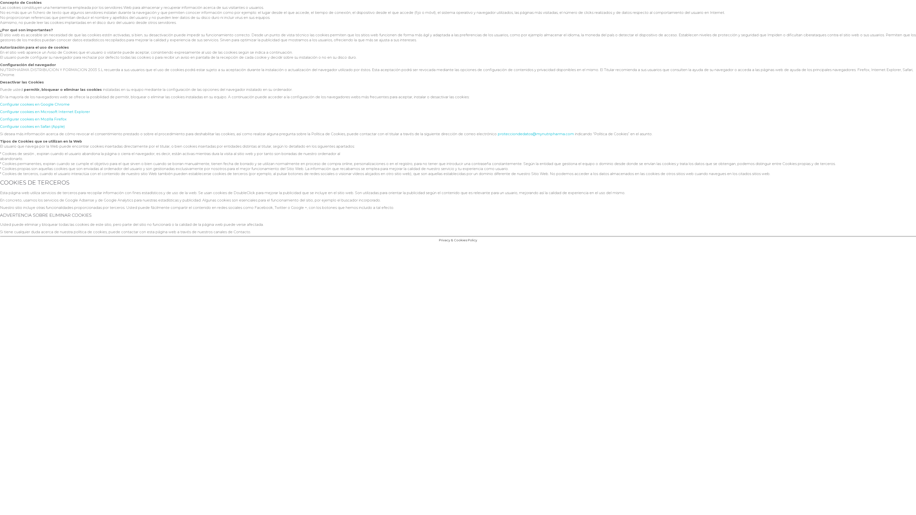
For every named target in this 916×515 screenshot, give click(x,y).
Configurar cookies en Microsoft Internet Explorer (45, 111)
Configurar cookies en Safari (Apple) (32, 126)
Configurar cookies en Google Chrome (35, 104)
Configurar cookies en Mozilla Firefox (33, 119)
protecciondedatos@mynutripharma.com (536, 134)
